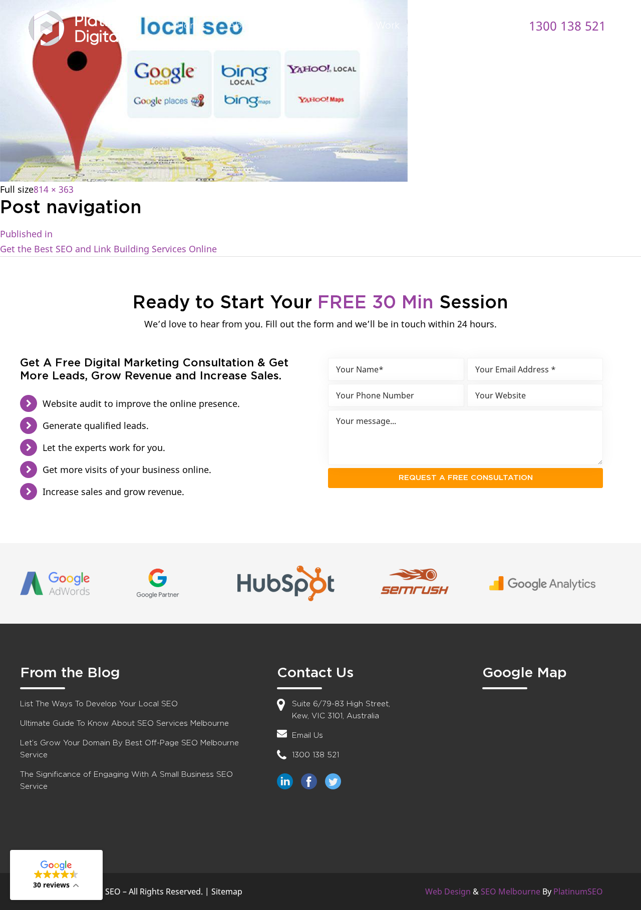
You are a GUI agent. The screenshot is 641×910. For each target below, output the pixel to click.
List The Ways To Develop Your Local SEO (99, 704)
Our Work (378, 25)
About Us (249, 25)
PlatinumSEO (578, 891)
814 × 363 (54, 189)
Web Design (448, 891)
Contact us (449, 25)
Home (191, 25)
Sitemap (226, 891)
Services (313, 25)
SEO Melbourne (510, 891)
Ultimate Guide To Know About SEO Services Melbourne (124, 723)
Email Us (307, 735)
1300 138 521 (567, 25)
